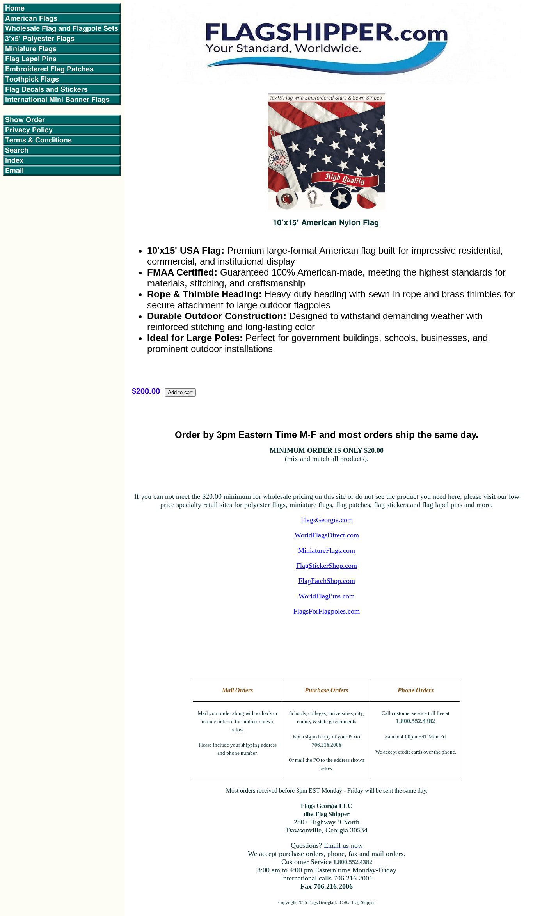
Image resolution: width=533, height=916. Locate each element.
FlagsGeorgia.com (327, 520)
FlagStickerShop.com (326, 565)
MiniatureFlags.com (326, 550)
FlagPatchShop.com (326, 581)
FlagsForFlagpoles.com (326, 611)
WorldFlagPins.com (326, 596)
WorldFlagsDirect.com (327, 535)
